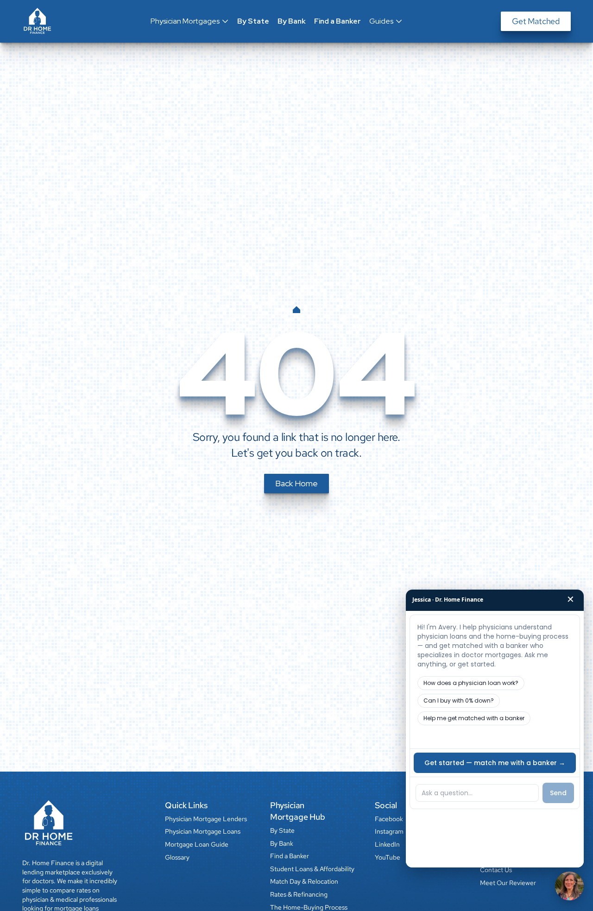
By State (253, 21)
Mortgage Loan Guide (196, 844)
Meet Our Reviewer (508, 883)
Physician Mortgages (185, 21)
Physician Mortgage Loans (202, 831)
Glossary (177, 857)
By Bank (292, 21)
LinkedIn (387, 844)
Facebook (389, 819)
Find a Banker (337, 21)
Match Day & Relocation (304, 881)
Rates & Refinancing (299, 894)
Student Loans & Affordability (312, 869)
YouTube (387, 857)
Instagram (389, 831)
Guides (381, 21)
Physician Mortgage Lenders (206, 819)
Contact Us (496, 870)
